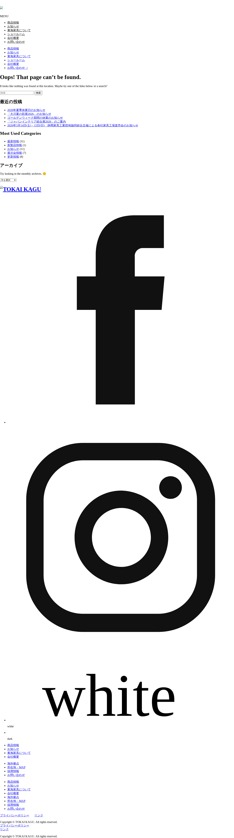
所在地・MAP (16, 767)
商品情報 (13, 48)
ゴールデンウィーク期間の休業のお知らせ (35, 117)
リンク (38, 815)
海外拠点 (13, 763)
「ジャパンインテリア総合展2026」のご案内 (36, 121)
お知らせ (13, 52)
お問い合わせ (16, 775)
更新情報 (13, 156)
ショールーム (16, 60)
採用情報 (13, 771)
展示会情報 (14, 152)
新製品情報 (14, 145)
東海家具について (19, 56)
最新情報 (13, 141)
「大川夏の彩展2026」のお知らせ (29, 113)
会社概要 (13, 63)
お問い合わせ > (17, 67)
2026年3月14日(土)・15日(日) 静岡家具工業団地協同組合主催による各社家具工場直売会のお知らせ (72, 125)
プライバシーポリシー (14, 815)
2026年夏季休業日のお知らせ (26, 110)
